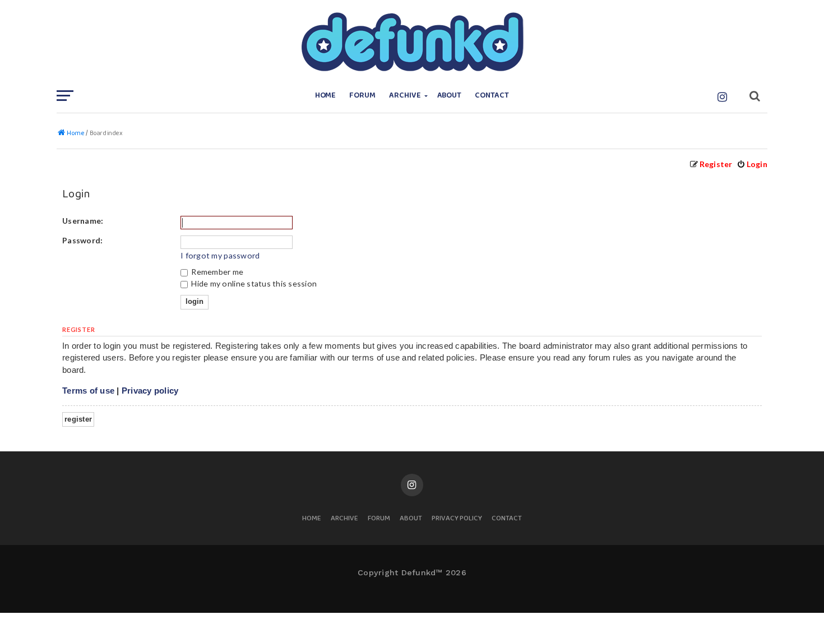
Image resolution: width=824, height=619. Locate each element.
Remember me (216, 271)
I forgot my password (220, 255)
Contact (492, 95)
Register (78, 419)
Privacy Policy (457, 519)
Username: (82, 220)
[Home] (412, 42)
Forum (362, 95)
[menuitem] (752, 164)
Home (325, 95)
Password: (82, 240)
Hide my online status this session (253, 283)
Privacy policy (150, 390)
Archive (405, 95)
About (449, 95)
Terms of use (88, 390)
